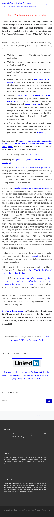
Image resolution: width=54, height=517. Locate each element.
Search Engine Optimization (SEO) (33, 95)
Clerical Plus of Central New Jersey (25, 510)
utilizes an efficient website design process (32, 167)
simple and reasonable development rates (31, 187)
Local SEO (12, 101)
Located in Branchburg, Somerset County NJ (23, 337)
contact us (36, 255)
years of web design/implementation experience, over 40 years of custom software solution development (27, 143)
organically (42, 132)
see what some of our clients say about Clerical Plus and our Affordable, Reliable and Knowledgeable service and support (27, 281)
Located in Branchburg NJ (14, 310)
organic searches (32, 104)
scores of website (34, 154)
